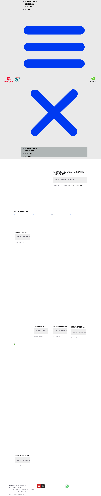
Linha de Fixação (71, 185)
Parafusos (79, 185)
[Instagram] (43, 486)
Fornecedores (30, 4)
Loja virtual (93, 81)
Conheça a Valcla (31, 148)
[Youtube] (39, 486)
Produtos (28, 6)
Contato (27, 9)
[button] (54, 79)
